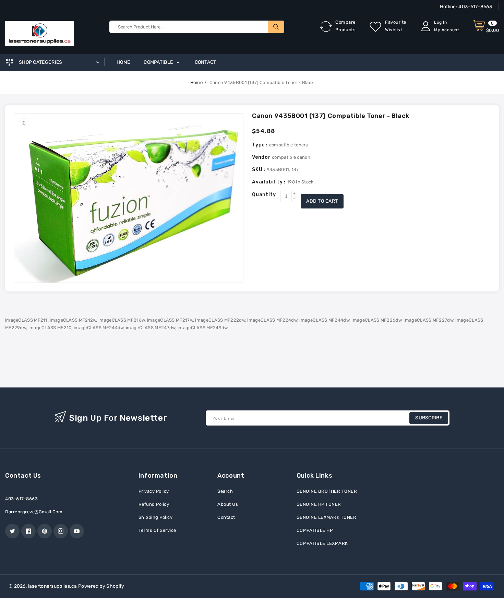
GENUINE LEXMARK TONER (327, 517)
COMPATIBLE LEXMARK (322, 543)
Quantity (264, 195)
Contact (226, 517)
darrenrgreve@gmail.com (33, 511)
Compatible (159, 62)
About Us (227, 504)
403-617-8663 (474, 7)
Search (225, 491)
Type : (260, 145)
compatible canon (291, 157)
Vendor (261, 157)
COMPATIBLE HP (315, 530)
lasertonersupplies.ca (52, 586)
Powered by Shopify (101, 586)
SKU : (259, 169)
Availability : (269, 182)
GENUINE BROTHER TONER (327, 491)
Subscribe (428, 418)
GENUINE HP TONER (319, 504)
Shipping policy (156, 517)
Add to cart (322, 201)
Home (196, 82)
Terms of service (157, 530)
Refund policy (154, 504)
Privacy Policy (154, 491)
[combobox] (196, 27)
